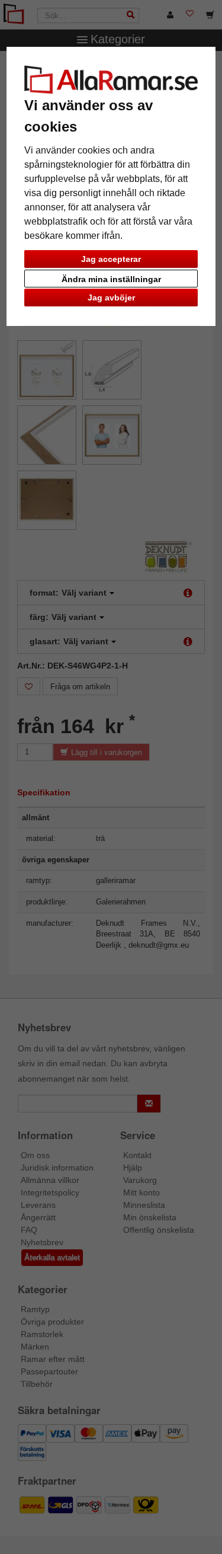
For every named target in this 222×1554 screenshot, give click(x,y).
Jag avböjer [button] (111, 297)
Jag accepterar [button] (111, 259)
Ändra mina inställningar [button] (111, 279)
